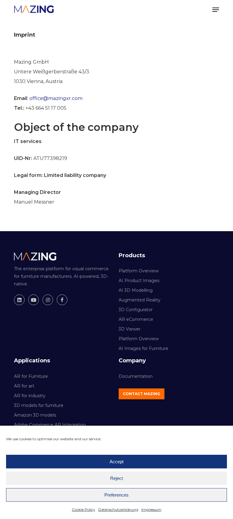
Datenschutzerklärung (118, 509)
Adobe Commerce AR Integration (50, 425)
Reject (116, 478)
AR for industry (30, 395)
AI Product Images (139, 280)
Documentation (136, 376)
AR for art (24, 386)
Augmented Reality (139, 300)
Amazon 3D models (35, 415)
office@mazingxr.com (56, 98)
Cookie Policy (83, 509)
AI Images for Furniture (143, 348)
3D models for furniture (38, 405)
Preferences (116, 494)
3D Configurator (136, 309)
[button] (215, 10)
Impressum (151, 509)
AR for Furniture (31, 376)
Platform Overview (139, 271)
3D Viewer (129, 329)
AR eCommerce (136, 319)
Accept (116, 461)
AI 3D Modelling (136, 290)
